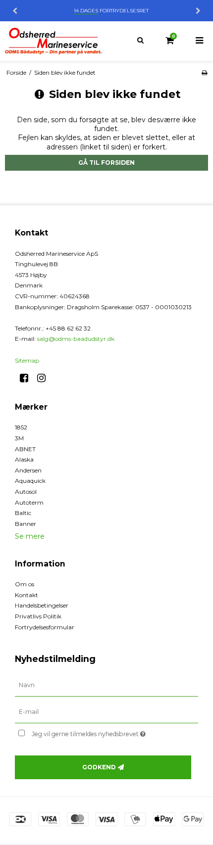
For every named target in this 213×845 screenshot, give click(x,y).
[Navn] (106, 685)
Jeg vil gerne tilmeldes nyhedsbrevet (99, 732)
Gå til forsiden (106, 162)
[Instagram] (45, 378)
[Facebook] (27, 378)
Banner (25, 523)
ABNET (25, 449)
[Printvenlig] (204, 72)
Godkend (99, 767)
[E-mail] (106, 711)
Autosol (26, 491)
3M (19, 438)
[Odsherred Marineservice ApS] (53, 41)
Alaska (24, 459)
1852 (21, 427)
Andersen (28, 470)
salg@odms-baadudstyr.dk (75, 338)
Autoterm (29, 502)
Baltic (23, 512)
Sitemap (27, 360)
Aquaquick (30, 480)
